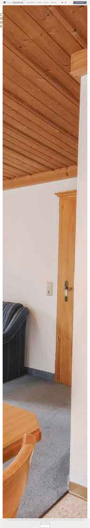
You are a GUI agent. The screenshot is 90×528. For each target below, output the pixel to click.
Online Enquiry (79, 2)
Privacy (45, 526)
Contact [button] (53, 2)
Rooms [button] (39, 2)
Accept (45, 523)
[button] (24, 2)
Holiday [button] (46, 2)
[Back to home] (13, 2)
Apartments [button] (31, 2)
